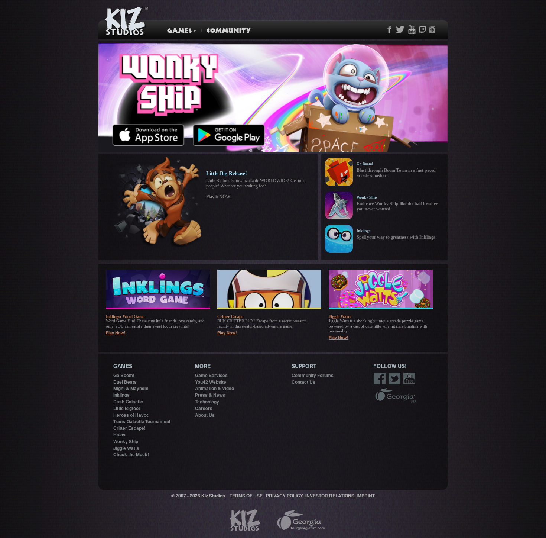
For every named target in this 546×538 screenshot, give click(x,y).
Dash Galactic (128, 401)
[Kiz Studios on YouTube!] (409, 379)
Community (227, 30)
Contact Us (303, 381)
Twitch (422, 29)
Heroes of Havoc (131, 415)
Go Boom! (123, 375)
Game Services (211, 375)
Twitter (400, 29)
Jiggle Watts (126, 448)
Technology (207, 401)
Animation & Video (214, 388)
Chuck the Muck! (131, 454)
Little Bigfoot (126, 408)
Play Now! (116, 332)
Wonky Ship (125, 441)
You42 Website (210, 381)
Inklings (121, 395)
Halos (119, 434)
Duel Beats (125, 381)
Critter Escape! (129, 428)
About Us (205, 415)
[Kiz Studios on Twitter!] (394, 379)
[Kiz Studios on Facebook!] (379, 379)
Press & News (210, 395)
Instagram (432, 29)
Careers (203, 408)
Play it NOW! (219, 196)
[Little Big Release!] (156, 202)
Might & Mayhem (131, 388)
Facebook (389, 29)
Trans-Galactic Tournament (141, 421)
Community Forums (313, 375)
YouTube (411, 29)
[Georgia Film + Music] (395, 396)
